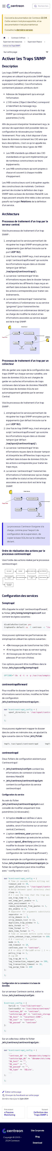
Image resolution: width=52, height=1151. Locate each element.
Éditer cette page (13, 1092)
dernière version (24, 30)
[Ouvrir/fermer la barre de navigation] (4, 6)
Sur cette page (10, 52)
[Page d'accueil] (4, 38)
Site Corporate (37, 1130)
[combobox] (41, 6)
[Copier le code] (47, 624)
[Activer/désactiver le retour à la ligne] (42, 624)
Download (37, 1143)
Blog (37, 1136)
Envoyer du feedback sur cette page (22, 1095)
